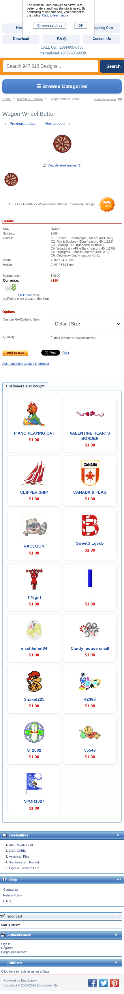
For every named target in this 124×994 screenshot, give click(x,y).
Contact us (10, 889)
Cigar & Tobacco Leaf (24, 868)
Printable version (105, 99)
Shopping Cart (101, 28)
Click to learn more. (55, 15)
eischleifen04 (34, 648)
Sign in (5, 944)
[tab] (25, 386)
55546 (90, 750)
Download (21, 39)
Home (6, 99)
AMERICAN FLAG (22, 845)
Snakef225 (34, 699)
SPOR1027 (34, 801)
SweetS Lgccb (90, 543)
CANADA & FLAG (90, 492)
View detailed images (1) (65, 165)
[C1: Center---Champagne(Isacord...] (11, 180)
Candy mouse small (90, 648)
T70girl (34, 597)
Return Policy (12, 895)
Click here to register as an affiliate (25, 971)
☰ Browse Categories (62, 86)
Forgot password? (14, 952)
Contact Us (102, 39)
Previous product (20, 124)
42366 (90, 699)
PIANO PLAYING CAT (34, 433)
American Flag (19, 856)
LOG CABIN (17, 850)
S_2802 (34, 750)
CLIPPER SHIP (34, 492)
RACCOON (34, 546)
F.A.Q (7, 901)
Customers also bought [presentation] (25, 386)
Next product (58, 124)
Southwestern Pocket (24, 862)
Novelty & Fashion (30, 99)
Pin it (65, 352)
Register (7, 948)
